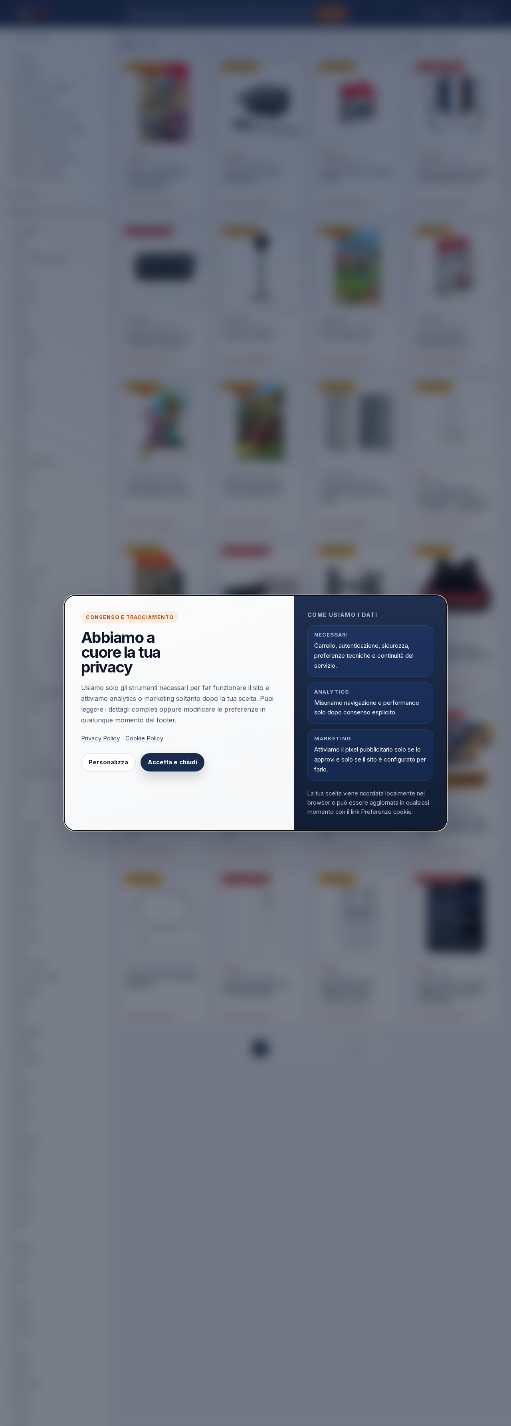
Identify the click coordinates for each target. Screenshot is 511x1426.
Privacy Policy (100, 738)
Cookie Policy (144, 738)
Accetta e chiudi (172, 762)
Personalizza (108, 762)
